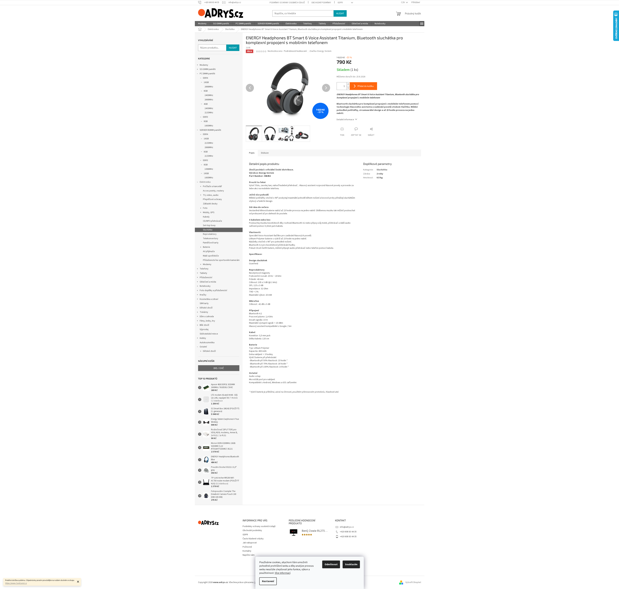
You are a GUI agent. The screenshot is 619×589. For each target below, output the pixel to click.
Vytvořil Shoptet (413, 582)
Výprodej (204, 329)
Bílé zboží (204, 325)
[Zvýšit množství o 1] (348, 84)
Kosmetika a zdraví (209, 299)
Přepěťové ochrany (212, 199)
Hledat (340, 13)
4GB (206, 104)
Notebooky (205, 286)
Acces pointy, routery (213, 190)
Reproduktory (210, 234)
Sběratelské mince (209, 333)
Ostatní (203, 346)
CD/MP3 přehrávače (212, 221)
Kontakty (247, 551)
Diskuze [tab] (265, 153)
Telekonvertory (210, 238)
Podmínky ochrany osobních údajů (287, 2)
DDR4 (205, 78)
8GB (206, 91)
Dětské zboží (206, 307)
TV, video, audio (210, 195)
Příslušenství (206, 277)
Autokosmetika (207, 342)
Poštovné (247, 547)
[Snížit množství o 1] (348, 88)
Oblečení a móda (208, 281)
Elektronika (205, 182)
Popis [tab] (252, 153)
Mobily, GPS (208, 212)
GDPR (340, 2)
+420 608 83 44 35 (348, 531)
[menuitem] (202, 23)
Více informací (282, 573)
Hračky (203, 294)
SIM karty (204, 303)
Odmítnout (331, 564)
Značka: (320, 51)
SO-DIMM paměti (208, 69)
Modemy (204, 65)
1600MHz (209, 125)
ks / (218, 368)
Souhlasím (351, 564)
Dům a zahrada (207, 316)
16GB (206, 82)
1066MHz (209, 169)
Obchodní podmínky (321, 2)
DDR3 (205, 117)
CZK (403, 2)
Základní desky (210, 203)
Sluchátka (207, 229)
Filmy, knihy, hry (207, 320)
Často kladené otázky (253, 538)
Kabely (206, 216)
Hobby (203, 338)
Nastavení (268, 581)
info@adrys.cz (347, 527)
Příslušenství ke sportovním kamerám (221, 260)
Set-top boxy (209, 225)
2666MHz (209, 86)
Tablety (203, 273)
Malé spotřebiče (211, 255)
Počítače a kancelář (212, 186)
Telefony (204, 268)
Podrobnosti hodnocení (295, 51)
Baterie (206, 247)
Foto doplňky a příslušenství (213, 290)
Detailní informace (345, 119)
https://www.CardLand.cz (16, 583)
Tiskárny (204, 312)
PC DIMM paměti (207, 73)
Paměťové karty (210, 242)
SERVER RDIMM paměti (210, 130)
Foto (205, 208)
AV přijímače (209, 251)
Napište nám (249, 555)
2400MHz (209, 95)
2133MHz (209, 112)
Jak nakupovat (250, 542)
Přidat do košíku (365, 86)
